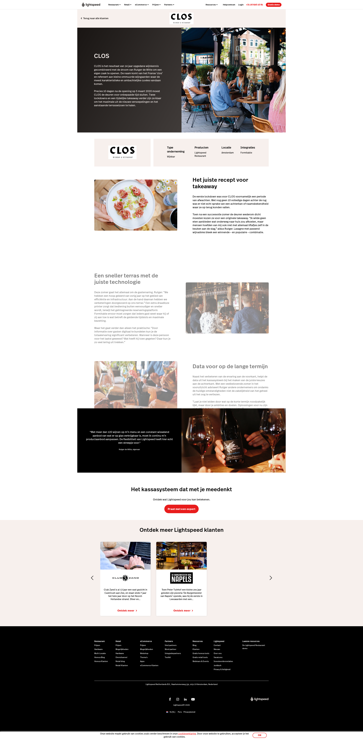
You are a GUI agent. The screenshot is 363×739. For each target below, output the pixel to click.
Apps (142, 661)
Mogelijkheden (122, 649)
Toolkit (168, 657)
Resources (198, 641)
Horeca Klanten (101, 661)
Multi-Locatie (100, 653)
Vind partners (171, 645)
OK (259, 735)
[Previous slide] (92, 578)
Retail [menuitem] (127, 4)
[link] (254, 4)
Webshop (144, 653)
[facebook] (170, 699)
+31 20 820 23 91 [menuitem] (254, 4)
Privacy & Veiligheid (222, 669)
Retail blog (120, 661)
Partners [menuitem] (168, 4)
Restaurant (99, 641)
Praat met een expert (181, 509)
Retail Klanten (122, 665)
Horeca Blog (99, 657)
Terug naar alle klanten (95, 18)
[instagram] (177, 699)
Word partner (170, 649)
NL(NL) (172, 712)
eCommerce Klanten (149, 665)
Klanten (196, 649)
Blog (194, 645)
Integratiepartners (173, 653)
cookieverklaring (187, 733)
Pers (180, 712)
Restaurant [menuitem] (113, 4)
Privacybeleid (189, 712)
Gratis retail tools (200, 657)
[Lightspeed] (91, 4)
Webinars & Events (201, 661)
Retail (118, 641)
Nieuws (217, 649)
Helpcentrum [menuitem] (229, 4)
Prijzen (97, 645)
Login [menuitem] (240, 4)
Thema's (144, 657)
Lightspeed (219, 641)
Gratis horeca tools (201, 653)
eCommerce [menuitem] (141, 4)
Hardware (98, 649)
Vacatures (218, 657)
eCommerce (146, 641)
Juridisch (217, 665)
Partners (169, 641)
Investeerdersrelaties (223, 661)
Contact (217, 645)
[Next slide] (271, 578)
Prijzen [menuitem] (155, 4)
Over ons (218, 653)
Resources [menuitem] (211, 4)
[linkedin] (185, 699)
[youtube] (193, 699)
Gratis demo (274, 4)
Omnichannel (121, 657)
